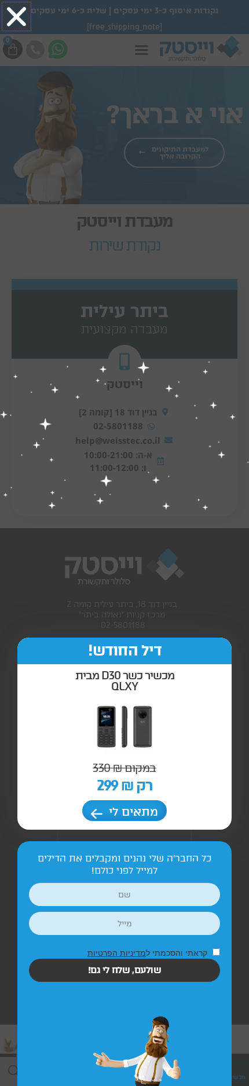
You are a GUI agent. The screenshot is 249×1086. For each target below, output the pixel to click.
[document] (124, 543)
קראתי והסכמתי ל (148, 953)
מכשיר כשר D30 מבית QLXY (124, 681)
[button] (16, 16)
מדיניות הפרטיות (116, 953)
